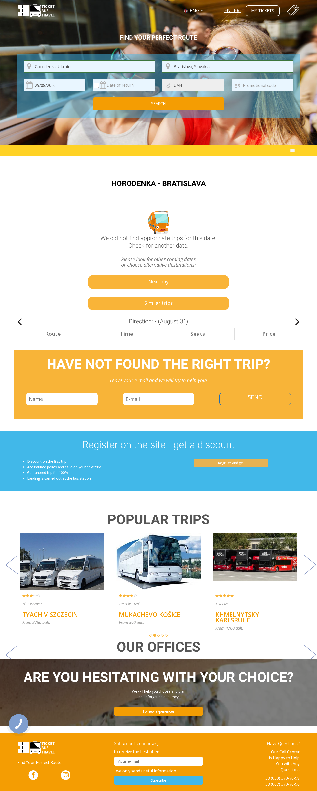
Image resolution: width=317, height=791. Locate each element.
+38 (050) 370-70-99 (281, 778)
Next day (158, 281)
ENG (194, 10)
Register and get (231, 462)
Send (255, 397)
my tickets (262, 10)
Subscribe (158, 780)
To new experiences (158, 711)
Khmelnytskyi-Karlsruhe (217, 617)
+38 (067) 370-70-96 (281, 784)
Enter (232, 10)
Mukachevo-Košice (127, 614)
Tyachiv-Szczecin (28, 614)
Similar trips (158, 303)
